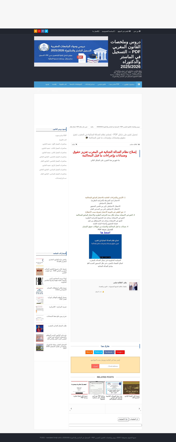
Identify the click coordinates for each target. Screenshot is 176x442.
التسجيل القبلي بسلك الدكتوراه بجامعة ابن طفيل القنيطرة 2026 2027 (56, 346)
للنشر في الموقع (123, 31)
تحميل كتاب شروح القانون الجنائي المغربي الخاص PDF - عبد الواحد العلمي (56, 270)
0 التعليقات (122, 419)
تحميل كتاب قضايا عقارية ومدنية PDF (80, 396)
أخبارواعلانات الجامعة (76, 84)
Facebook (109, 352)
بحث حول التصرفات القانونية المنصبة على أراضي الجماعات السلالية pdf (114, 397)
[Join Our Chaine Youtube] (35, 31)
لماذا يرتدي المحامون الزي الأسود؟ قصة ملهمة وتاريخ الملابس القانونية (55, 280)
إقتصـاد (54, 84)
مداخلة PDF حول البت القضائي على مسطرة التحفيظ (98, 397)
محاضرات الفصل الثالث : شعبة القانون (54, 148)
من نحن (136, 31)
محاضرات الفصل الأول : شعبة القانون (54, 144)
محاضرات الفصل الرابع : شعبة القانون (54, 165)
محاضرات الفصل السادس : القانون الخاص (53, 169)
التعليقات (133, 419)
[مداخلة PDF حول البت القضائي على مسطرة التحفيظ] (96, 387)
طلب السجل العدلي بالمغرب (57, 326)
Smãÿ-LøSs (57, 437)
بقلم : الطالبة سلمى (120, 282)
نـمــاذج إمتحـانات (90, 84)
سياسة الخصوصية (108, 31)
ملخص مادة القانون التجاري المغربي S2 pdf (58, 260)
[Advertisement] (115, 14)
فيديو (47, 84)
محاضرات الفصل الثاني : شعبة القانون (54, 152)
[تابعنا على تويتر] (46, 31)
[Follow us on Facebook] (42, 31)
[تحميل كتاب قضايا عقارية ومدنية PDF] (79, 387)
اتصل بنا (95, 31)
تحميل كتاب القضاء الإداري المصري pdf (132, 396)
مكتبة (74, 144)
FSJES (42, 437)
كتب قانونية (63, 84)
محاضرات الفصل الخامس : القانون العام (54, 161)
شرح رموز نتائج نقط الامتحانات (57, 316)
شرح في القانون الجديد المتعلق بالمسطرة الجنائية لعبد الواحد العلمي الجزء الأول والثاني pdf (56, 337)
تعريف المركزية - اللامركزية (58, 307)
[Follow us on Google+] (39, 31)
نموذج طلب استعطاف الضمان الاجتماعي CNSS (57, 289)
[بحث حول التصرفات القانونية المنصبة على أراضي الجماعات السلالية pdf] (114, 387)
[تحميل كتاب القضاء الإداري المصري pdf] (131, 387)
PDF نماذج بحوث (114, 84)
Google (119, 352)
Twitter (98, 352)
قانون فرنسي (102, 84)
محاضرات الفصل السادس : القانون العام (54, 174)
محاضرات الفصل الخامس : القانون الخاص (53, 157)
